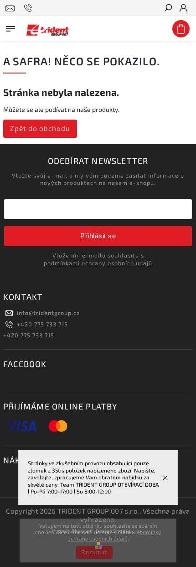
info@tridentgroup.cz (48, 312)
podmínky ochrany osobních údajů (114, 535)
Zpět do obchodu (40, 128)
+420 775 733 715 (42, 324)
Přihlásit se (98, 236)
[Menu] (10, 27)
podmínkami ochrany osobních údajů (98, 263)
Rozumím (94, 552)
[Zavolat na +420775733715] (29, 8)
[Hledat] (168, 9)
